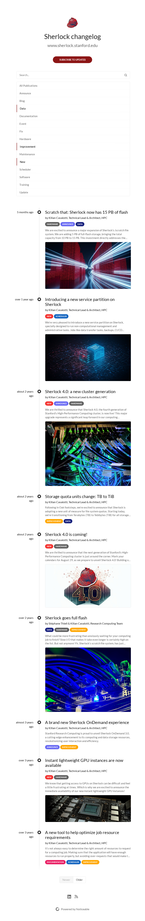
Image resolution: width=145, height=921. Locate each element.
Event (22, 123)
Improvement (28, 146)
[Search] (126, 75)
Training (24, 184)
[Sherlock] (72, 23)
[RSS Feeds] (76, 896)
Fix (21, 131)
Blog (22, 100)
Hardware (25, 139)
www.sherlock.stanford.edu (72, 45)
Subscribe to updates (72, 59)
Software (24, 177)
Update (23, 192)
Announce (25, 93)
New (22, 161)
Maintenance (27, 154)
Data (23, 108)
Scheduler (25, 169)
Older (79, 879)
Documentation (28, 116)
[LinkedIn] (71, 896)
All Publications (28, 85)
